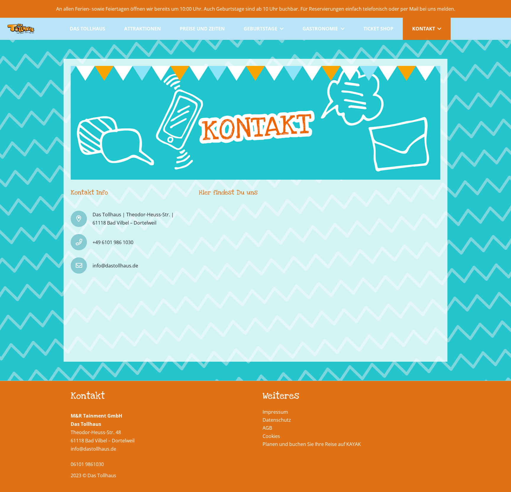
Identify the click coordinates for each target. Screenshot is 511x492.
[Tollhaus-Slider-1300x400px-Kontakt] (255, 123)
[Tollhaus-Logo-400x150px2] (21, 29)
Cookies (271, 436)
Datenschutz (277, 420)
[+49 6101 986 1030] (82, 242)
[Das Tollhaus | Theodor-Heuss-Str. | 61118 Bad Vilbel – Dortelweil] (82, 219)
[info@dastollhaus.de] (82, 265)
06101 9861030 (87, 464)
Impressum (275, 412)
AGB (267, 428)
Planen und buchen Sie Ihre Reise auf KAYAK (312, 444)
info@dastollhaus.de (93, 449)
